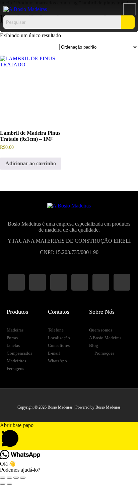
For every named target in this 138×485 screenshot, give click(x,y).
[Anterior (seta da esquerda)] (2, 484)
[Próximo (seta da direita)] (9, 484)
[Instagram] (16, 282)
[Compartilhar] (16, 478)
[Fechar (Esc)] (22, 478)
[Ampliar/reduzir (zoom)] (2, 478)
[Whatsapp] (58, 282)
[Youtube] (79, 282)
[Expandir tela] (9, 478)
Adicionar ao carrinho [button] (30, 163)
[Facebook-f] (37, 282)
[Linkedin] (100, 282)
